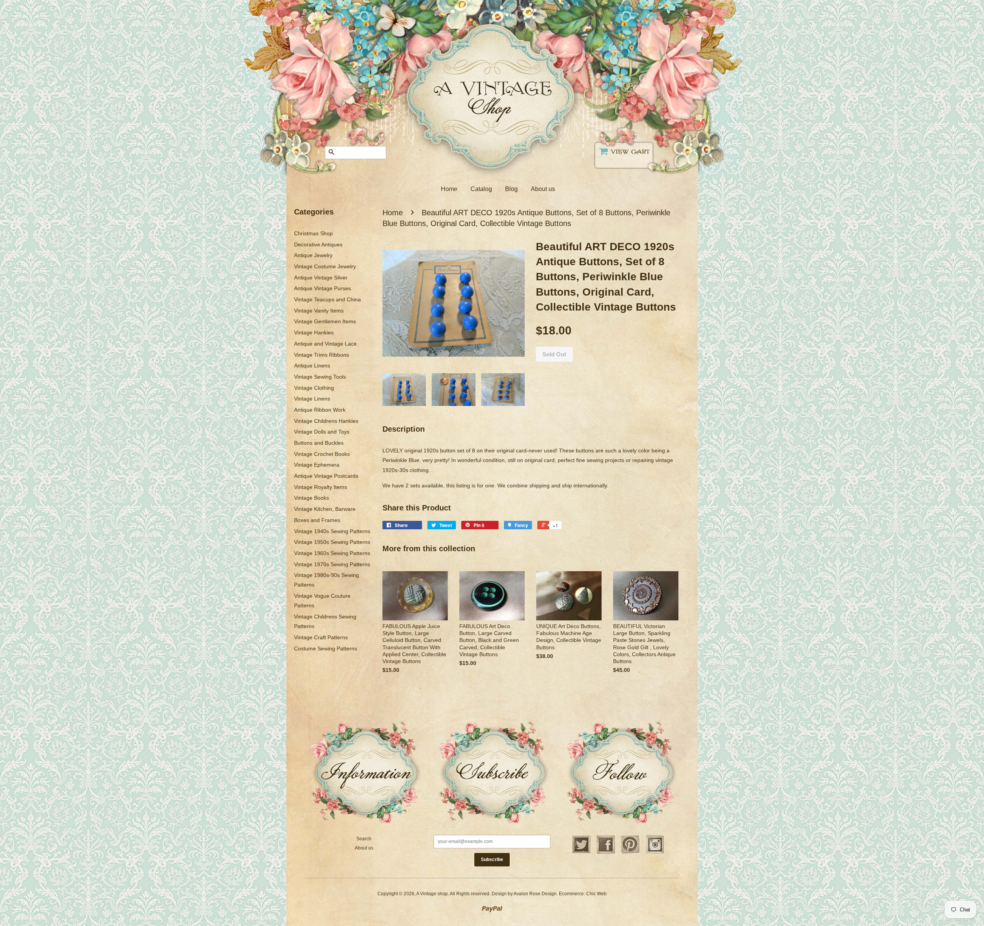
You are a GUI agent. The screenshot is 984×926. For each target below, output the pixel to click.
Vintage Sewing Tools (320, 377)
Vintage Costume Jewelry (325, 266)
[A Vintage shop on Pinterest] (630, 852)
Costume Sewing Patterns (325, 648)
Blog (511, 189)
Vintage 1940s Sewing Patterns (332, 531)
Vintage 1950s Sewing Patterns (332, 542)
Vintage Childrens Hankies (326, 421)
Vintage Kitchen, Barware (325, 509)
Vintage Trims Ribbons (321, 355)
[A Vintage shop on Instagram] (655, 852)
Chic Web (596, 893)
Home (449, 189)
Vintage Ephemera (316, 465)
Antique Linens (312, 365)
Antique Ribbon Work (320, 410)
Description (403, 429)
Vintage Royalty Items (320, 487)
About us (543, 189)
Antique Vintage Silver (320, 277)
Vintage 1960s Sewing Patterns (332, 553)
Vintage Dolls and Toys (321, 432)
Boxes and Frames (317, 520)
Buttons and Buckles (319, 443)
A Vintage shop (432, 893)
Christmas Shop (313, 233)
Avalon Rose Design (535, 893)
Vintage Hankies (314, 332)
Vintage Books (311, 498)
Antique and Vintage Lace (325, 344)
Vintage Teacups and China (327, 299)
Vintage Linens (312, 399)
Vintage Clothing (314, 388)
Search (363, 838)
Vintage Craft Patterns (321, 637)
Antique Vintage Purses (322, 288)
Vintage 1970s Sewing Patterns (332, 564)
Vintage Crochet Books (322, 454)
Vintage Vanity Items (319, 311)
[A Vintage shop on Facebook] (605, 852)
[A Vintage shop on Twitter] (581, 852)
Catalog (481, 189)
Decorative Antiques (318, 244)
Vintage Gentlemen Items (325, 321)
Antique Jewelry (313, 255)
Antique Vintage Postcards (326, 476)
